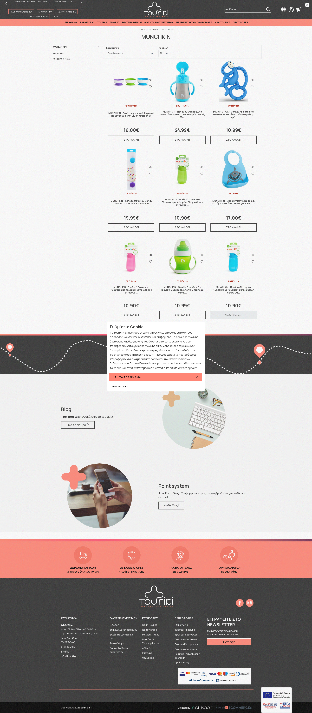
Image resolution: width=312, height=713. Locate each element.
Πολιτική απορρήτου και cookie (158, 363)
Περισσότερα (119, 386)
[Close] (307, 5)
